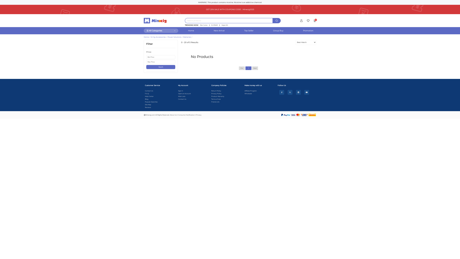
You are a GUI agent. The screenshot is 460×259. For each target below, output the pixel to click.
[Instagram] (298, 92)
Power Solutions (174, 37)
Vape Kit (224, 25)
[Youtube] (306, 92)
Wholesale (248, 93)
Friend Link (215, 102)
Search (160, 67)
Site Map (148, 105)
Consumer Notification (186, 115)
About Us (173, 115)
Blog (146, 99)
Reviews (148, 107)
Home (191, 30)
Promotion (308, 30)
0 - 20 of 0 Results (189, 42)
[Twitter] (290, 92)
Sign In (180, 91)
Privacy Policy (216, 93)
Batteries (187, 37)
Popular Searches (151, 102)
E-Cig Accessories (158, 37)
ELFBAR (214, 25)
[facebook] (281, 92)
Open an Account (184, 93)
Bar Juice (203, 25)
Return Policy (216, 91)
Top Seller (248, 30)
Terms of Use (216, 99)
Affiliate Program (250, 91)
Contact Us (149, 91)
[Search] (277, 20)
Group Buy (278, 30)
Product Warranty (217, 96)
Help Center (149, 96)
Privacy (198, 115)
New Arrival (219, 30)
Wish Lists (181, 96)
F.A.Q (147, 93)
